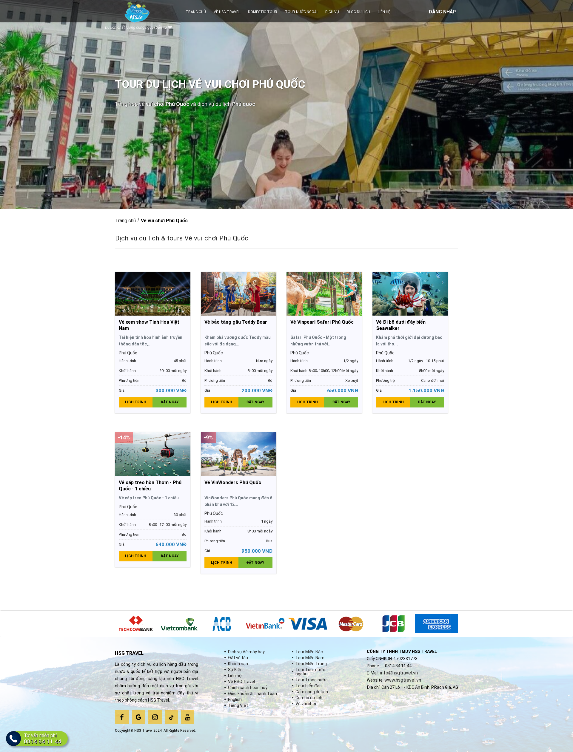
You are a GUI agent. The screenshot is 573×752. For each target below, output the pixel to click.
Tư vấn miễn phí (42, 739)
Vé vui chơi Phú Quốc (164, 220)
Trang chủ (125, 220)
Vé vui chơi (305, 703)
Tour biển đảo (308, 685)
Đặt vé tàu (238, 657)
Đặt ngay (170, 402)
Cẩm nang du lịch (311, 691)
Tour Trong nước (311, 679)
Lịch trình (135, 402)
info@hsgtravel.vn (399, 673)
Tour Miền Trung (311, 663)
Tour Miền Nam (309, 657)
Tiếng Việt (238, 705)
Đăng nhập (442, 12)
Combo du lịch (308, 697)
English (235, 699)
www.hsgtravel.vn (402, 680)
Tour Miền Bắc (309, 651)
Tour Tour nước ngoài (310, 671)
